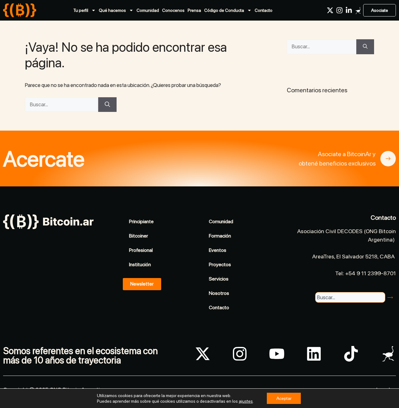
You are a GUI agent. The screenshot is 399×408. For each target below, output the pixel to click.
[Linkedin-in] (348, 10)
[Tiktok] (351, 354)
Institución (140, 264)
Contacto (263, 10)
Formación (220, 236)
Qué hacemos (112, 10)
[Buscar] (107, 104)
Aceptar (283, 398)
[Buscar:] (61, 104)
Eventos (217, 250)
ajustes (246, 401)
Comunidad (148, 10)
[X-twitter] (330, 10)
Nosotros (219, 293)
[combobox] (350, 297)
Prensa (194, 10)
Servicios (218, 279)
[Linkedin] (314, 354)
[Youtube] (277, 354)
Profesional (141, 250)
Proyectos (220, 264)
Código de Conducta (224, 10)
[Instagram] (339, 10)
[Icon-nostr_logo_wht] (358, 10)
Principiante (141, 221)
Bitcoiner (138, 236)
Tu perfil (80, 10)
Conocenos (173, 10)
